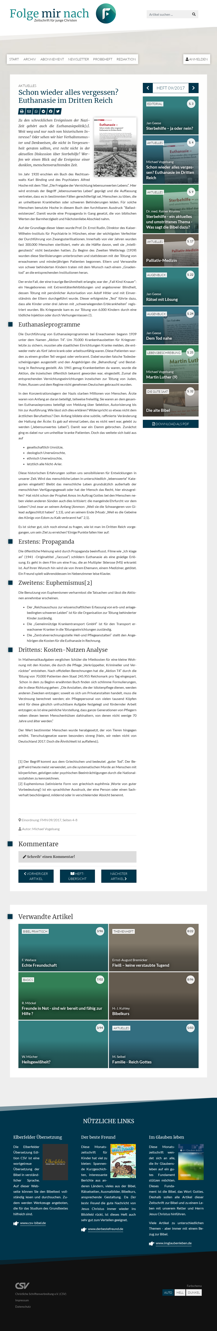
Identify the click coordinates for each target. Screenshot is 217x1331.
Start (14, 59)
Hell (180, 1292)
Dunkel (194, 1292)
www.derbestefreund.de (105, 1229)
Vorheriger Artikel (37, 876)
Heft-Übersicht (77, 876)
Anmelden (198, 59)
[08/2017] (148, 88)
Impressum (22, 1300)
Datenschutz (23, 1306)
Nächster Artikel (118, 876)
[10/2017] (194, 88)
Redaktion (126, 59)
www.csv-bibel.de (33, 1223)
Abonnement (52, 59)
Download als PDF (172, 424)
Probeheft (102, 59)
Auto (168, 1292)
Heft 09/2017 (171, 88)
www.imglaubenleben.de (174, 1243)
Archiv (30, 59)
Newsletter (78, 59)
